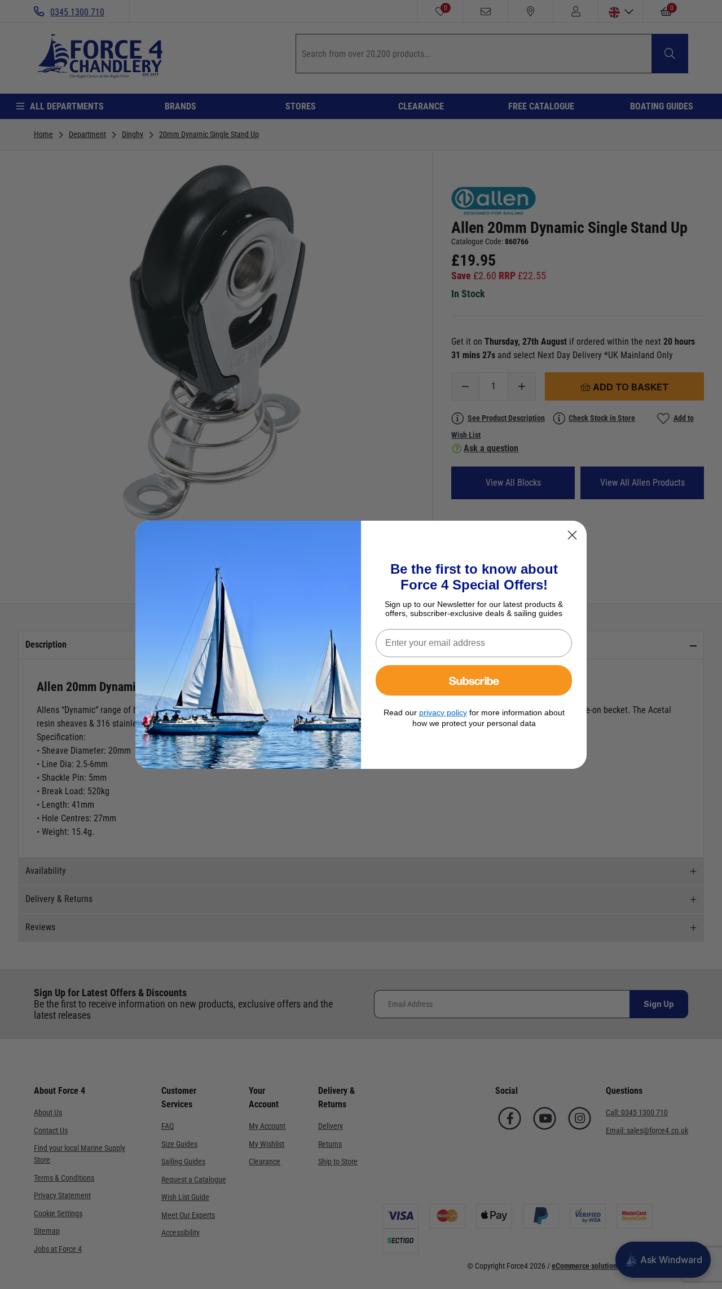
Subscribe (474, 680)
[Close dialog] (572, 535)
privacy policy (443, 712)
